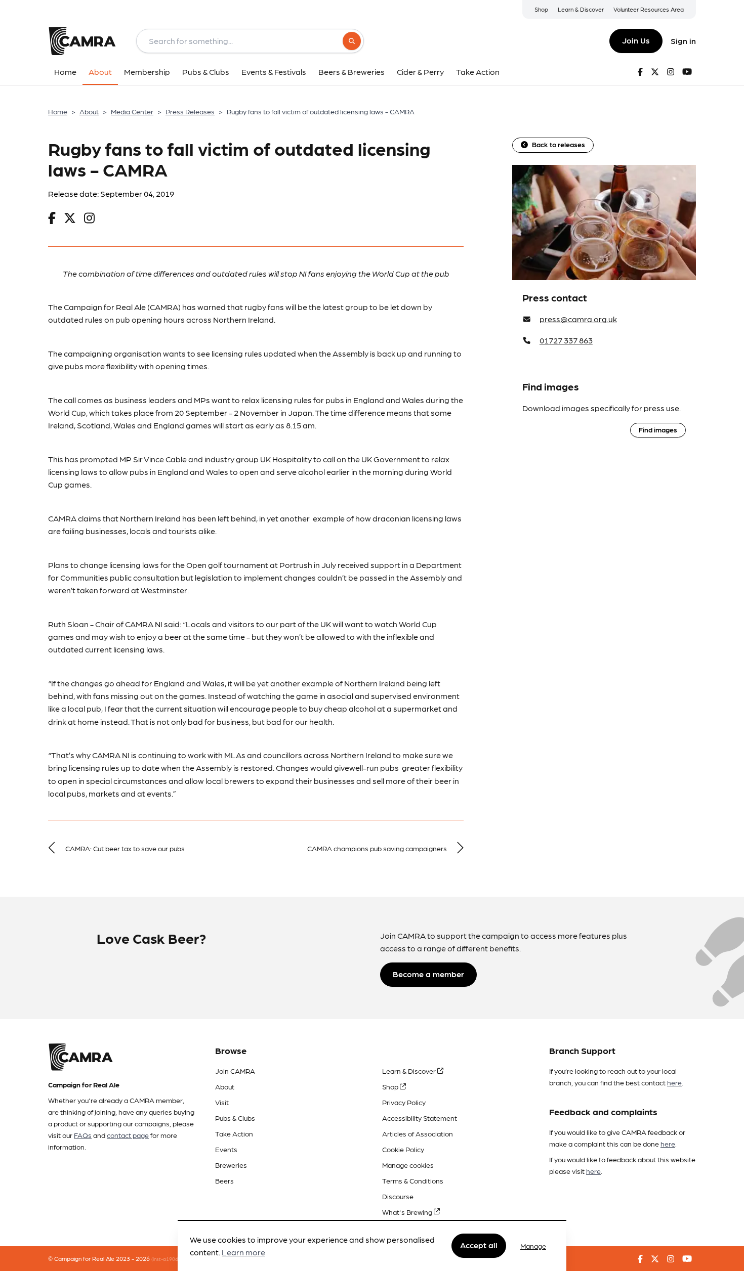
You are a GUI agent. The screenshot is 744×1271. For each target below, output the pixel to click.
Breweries (231, 1165)
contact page (128, 1135)
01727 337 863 (566, 340)
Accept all (479, 1245)
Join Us (636, 40)
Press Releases (190, 111)
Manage (533, 1246)
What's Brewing (408, 1212)
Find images (658, 429)
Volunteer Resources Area (648, 9)
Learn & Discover (581, 9)
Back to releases (558, 144)
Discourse (398, 1196)
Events (226, 1149)
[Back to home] (82, 41)
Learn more (243, 1252)
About (89, 111)
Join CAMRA (235, 1071)
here (674, 1082)
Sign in (683, 41)
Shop (541, 9)
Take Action (234, 1133)
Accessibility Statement (419, 1118)
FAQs (83, 1135)
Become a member (428, 974)
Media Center (132, 111)
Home (57, 111)
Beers (224, 1180)
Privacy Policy (404, 1102)
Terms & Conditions (412, 1180)
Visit (222, 1102)
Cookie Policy (403, 1149)
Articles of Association (417, 1133)
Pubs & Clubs (235, 1118)
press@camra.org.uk (578, 319)
